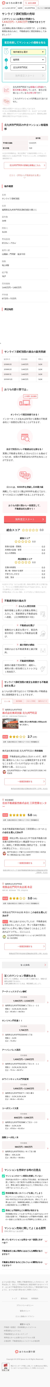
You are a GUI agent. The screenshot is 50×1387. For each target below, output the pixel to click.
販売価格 (19, 701)
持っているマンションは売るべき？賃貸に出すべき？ (22, 1241)
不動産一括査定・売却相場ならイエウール (20, 1327)
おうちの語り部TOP (9, 8)
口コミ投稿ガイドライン (25, 1316)
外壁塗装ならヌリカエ (12, 1331)
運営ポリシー (25, 1311)
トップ (14, 1298)
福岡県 (20, 8)
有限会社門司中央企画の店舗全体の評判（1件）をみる (28, 953)
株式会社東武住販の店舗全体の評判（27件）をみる (29, 789)
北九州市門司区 (30, 8)
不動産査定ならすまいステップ (16, 1334)
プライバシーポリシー (25, 1305)
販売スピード (42, 701)
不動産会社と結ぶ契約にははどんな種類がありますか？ (22, 1252)
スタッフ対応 (31, 701)
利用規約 (34, 1298)
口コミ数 (7, 701)
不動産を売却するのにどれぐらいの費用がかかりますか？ (22, 1264)
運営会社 (24, 1298)
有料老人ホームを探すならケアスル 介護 (19, 1337)
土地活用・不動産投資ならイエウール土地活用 (22, 1341)
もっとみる (25, 965)
